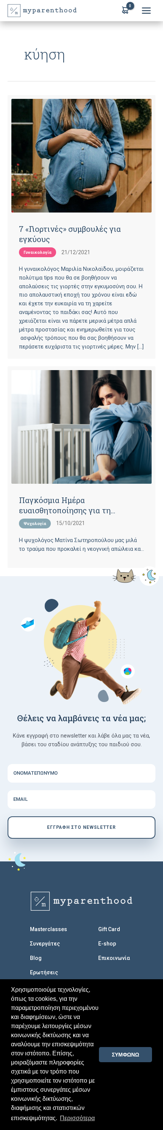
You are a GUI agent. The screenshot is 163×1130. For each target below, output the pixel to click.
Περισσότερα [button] (77, 1118)
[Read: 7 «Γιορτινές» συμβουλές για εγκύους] (81, 156)
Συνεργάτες (45, 944)
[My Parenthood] (81, 900)
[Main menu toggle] (146, 10)
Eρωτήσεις (44, 972)
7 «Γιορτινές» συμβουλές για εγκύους (70, 234)
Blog (36, 958)
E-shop (107, 944)
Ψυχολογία (35, 523)
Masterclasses (48, 929)
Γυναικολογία (38, 252)
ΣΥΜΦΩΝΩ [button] (125, 1055)
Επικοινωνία (114, 958)
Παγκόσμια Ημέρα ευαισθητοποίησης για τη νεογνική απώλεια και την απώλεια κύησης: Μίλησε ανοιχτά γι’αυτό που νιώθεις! (80, 505)
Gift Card (109, 929)
